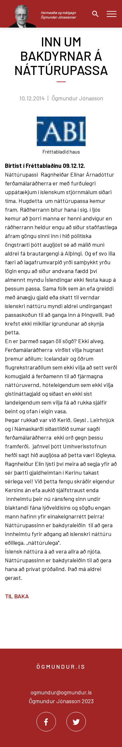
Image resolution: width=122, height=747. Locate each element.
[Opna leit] (94, 14)
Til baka (17, 596)
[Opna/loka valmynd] (111, 14)
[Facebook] (46, 721)
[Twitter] (76, 721)
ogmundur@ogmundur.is (61, 692)
